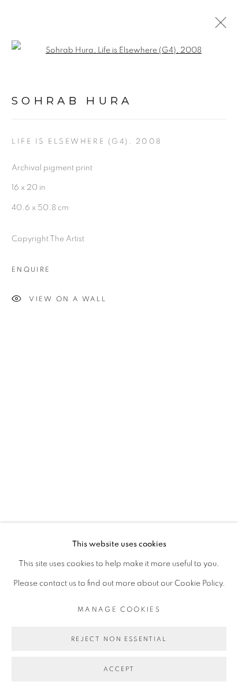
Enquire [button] (31, 270)
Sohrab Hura (72, 100)
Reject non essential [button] (119, 639)
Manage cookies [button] (119, 609)
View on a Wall (67, 298)
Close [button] (217, 26)
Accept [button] (119, 669)
